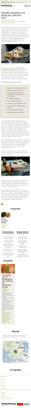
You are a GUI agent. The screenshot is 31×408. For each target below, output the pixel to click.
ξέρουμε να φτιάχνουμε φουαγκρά (12, 68)
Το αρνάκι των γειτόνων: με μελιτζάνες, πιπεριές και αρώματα (8, 245)
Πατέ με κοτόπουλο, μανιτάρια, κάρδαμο (4, 220)
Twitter (25, 6)
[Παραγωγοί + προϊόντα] (15, 362)
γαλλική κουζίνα (21, 21)
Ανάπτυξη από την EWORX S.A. (20, 404)
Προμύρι (4, 314)
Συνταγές (13, 21)
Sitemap (3, 394)
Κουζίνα (3, 228)
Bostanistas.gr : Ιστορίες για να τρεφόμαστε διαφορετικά (6, 6)
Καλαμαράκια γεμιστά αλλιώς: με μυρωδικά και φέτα (8, 254)
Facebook (27, 6)
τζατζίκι (4, 322)
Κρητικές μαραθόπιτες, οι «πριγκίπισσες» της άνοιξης (22, 255)
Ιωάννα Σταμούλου (5, 315)
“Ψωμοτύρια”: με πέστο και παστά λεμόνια (8, 250)
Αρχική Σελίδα (3, 376)
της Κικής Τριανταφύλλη (5, 289)
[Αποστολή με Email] (2, 204)
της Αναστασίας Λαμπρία (7, 20)
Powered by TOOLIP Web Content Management (27, 404)
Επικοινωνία (4, 396)
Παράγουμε (3, 385)
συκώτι (3, 23)
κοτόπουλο (8, 23)
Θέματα (2, 382)
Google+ (29, 6)
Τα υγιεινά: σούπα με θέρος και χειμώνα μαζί (8, 237)
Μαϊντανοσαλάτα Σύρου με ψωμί (6, 318)
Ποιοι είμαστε (3, 388)
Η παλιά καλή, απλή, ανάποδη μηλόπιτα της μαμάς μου (22, 242)
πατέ (13, 23)
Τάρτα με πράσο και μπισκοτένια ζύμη (22, 246)
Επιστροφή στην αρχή (6, 398)
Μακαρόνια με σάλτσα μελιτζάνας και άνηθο (22, 237)
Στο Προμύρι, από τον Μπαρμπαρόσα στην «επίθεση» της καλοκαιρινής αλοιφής (14, 3)
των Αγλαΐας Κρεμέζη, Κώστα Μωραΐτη (5, 225)
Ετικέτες (3, 392)
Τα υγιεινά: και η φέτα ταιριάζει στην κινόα (8, 241)
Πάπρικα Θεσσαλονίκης (5, 320)
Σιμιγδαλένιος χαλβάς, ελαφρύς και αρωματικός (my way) (22, 251)
